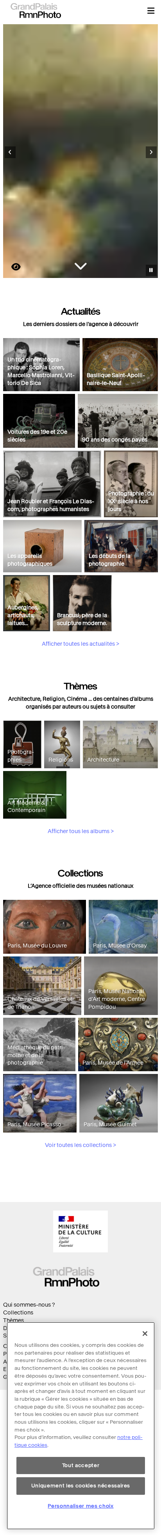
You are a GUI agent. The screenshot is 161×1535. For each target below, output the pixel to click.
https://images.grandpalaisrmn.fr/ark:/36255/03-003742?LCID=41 (11, 266)
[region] (81, 1426)
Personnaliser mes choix (80, 1505)
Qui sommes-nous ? (29, 1305)
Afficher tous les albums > (81, 831)
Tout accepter (81, 1465)
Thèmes (13, 1320)
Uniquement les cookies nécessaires (80, 1485)
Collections (18, 1313)
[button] (151, 10)
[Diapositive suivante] (151, 152)
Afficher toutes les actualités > (80, 644)
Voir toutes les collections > (80, 1145)
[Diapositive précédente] (10, 152)
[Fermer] (145, 1333)
